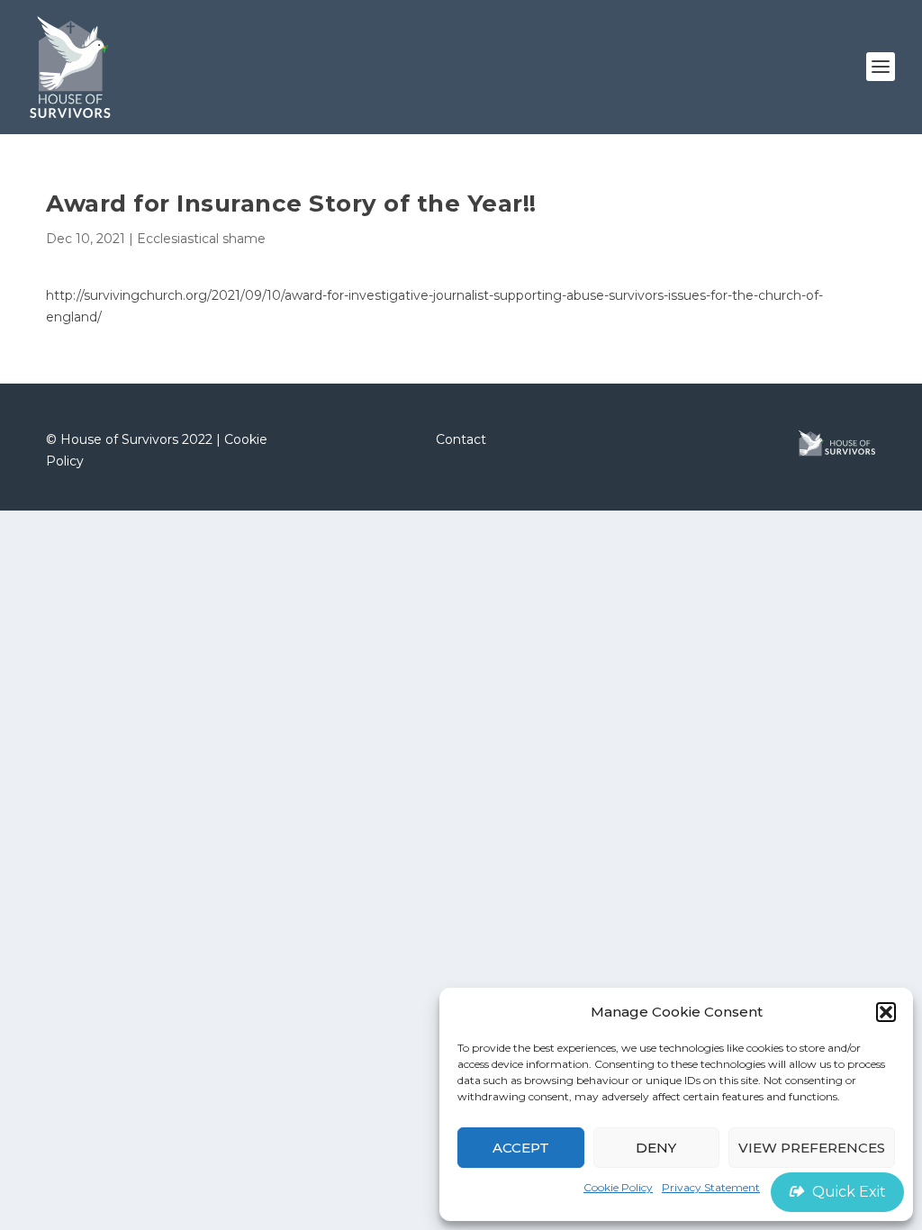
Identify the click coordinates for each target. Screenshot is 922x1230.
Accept (521, 1147)
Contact (461, 439)
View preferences (811, 1147)
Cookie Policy (618, 1187)
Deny (656, 1147)
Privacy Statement (711, 1187)
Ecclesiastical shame (201, 239)
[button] (886, 1012)
